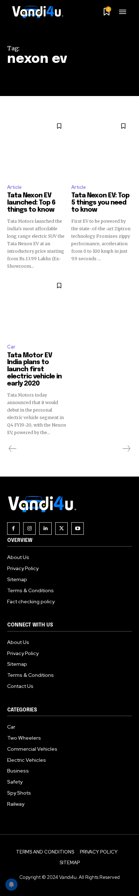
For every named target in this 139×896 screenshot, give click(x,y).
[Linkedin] (45, 528)
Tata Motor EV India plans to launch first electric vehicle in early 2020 (34, 369)
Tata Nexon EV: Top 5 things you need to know (100, 202)
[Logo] (40, 12)
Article (14, 187)
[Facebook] (13, 528)
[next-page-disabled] (126, 448)
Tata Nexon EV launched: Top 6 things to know (31, 202)
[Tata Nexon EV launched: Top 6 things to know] (37, 147)
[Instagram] (29, 528)
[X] (61, 528)
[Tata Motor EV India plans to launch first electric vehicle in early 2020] (37, 307)
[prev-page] (12, 448)
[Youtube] (77, 528)
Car (11, 347)
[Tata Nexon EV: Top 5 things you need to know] (101, 147)
